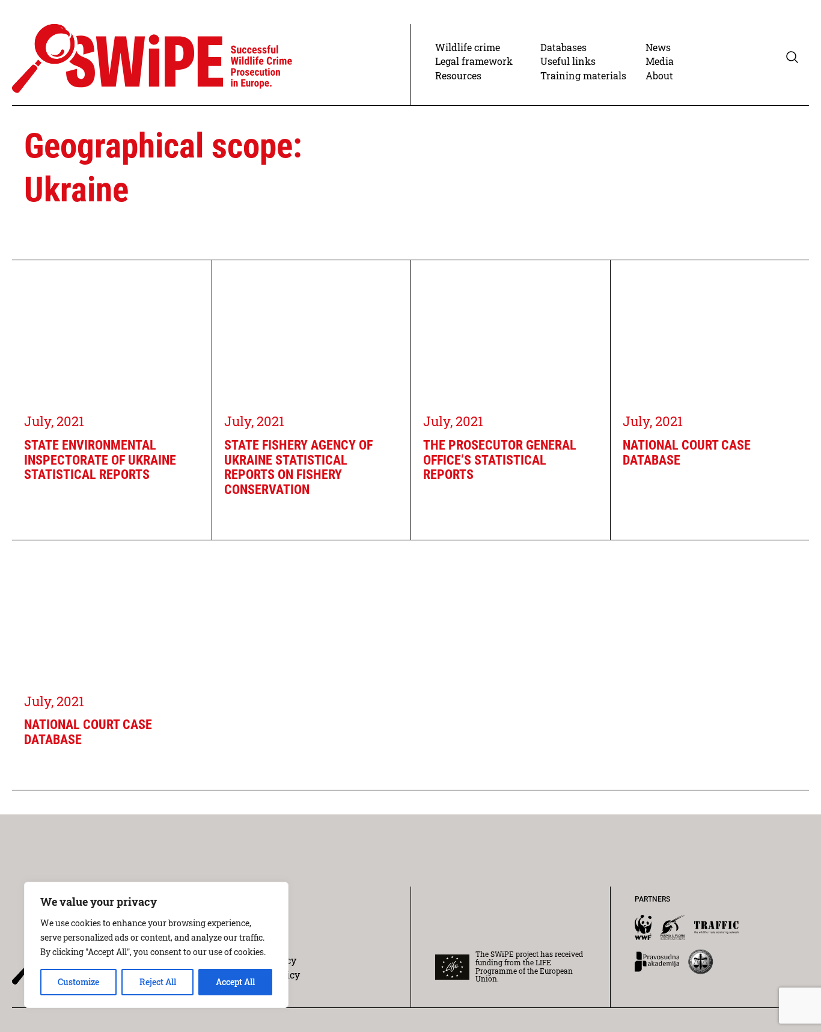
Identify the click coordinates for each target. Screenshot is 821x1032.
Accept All (235, 982)
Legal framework (474, 61)
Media (660, 61)
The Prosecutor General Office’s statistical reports (499, 460)
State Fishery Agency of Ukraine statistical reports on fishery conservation (298, 467)
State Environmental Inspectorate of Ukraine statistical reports (100, 460)
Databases (563, 47)
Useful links (568, 61)
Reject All (157, 982)
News (658, 47)
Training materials (583, 75)
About (659, 75)
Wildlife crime (467, 47)
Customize (78, 982)
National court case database (687, 453)
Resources (458, 75)
